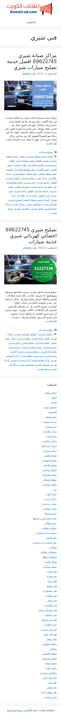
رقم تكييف (51, 537)
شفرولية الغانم (22, 186)
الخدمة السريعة (35, 165)
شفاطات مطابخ (49, 552)
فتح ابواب (52, 571)
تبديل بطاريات (50, 431)
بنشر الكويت (43, 169)
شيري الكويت (16, 351)
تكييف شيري (43, 182)
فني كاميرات (50, 605)
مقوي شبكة (51, 663)
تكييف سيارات (50, 484)
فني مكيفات (51, 615)
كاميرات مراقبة (49, 619)
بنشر (13, 338)
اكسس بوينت (50, 407)
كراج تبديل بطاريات (27, 195)
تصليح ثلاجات (50, 465)
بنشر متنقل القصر (48, 173)
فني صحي (52, 600)
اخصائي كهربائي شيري (25, 334)
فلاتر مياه (52, 581)
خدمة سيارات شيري (32, 347)
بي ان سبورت (50, 421)
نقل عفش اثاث (49, 692)
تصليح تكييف (50, 455)
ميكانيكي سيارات (48, 673)
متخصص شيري (33, 204)
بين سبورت (51, 426)
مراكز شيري (18, 204)
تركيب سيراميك (49, 445)
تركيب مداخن (50, 450)
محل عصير (51, 639)
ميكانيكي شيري (22, 208)
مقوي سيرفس (49, 658)
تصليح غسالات (49, 479)
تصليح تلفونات (49, 460)
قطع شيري (26, 356)
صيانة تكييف (51, 561)
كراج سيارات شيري (20, 360)
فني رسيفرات (50, 590)
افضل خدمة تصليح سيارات (39, 156)
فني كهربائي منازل (47, 610)
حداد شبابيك (51, 513)
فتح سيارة (52, 576)
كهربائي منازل (50, 634)
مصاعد (53, 648)
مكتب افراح (51, 668)
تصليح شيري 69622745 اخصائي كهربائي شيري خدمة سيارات (31, 235)
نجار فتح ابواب (49, 677)
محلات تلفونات (49, 644)
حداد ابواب (51, 494)
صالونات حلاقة (49, 557)
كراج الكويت (50, 624)
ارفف (54, 397)
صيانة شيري (20, 191)
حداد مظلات (50, 523)
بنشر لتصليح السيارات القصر (20, 169)
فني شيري (38, 356)
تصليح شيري (27, 342)
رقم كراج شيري (49, 351)
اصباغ (54, 402)
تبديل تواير (41, 178)
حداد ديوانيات (50, 508)
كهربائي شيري (50, 204)
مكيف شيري (37, 208)
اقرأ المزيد (51, 143)
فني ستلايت (51, 595)
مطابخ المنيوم (50, 653)
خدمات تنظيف (49, 528)
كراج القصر (44, 195)
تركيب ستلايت (50, 441)
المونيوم (52, 412)
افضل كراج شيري (41, 338)
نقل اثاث (52, 682)
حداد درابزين (50, 499)
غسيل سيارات (50, 566)
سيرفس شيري (32, 351)
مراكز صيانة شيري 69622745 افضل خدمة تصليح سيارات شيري (32, 61)
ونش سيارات (50, 697)
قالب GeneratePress (17, 710)
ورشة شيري (43, 369)
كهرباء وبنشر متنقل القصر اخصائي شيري (29, 200)
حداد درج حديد (49, 503)
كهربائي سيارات (49, 629)
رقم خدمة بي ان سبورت (44, 542)
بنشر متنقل (51, 416)
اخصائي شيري (46, 334)
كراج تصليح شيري (41, 360)
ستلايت (53, 547)
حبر (55, 489)
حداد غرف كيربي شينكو (45, 518)
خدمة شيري (37, 186)
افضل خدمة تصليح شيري (28, 160)
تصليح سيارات (46, 152)
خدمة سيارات (50, 347)
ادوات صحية (51, 392)
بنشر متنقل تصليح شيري (25, 173)
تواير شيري (29, 182)
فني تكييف (51, 586)
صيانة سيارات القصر (37, 191)
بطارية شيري (20, 165)
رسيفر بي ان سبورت (46, 532)
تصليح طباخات (49, 474)
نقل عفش (51, 687)
